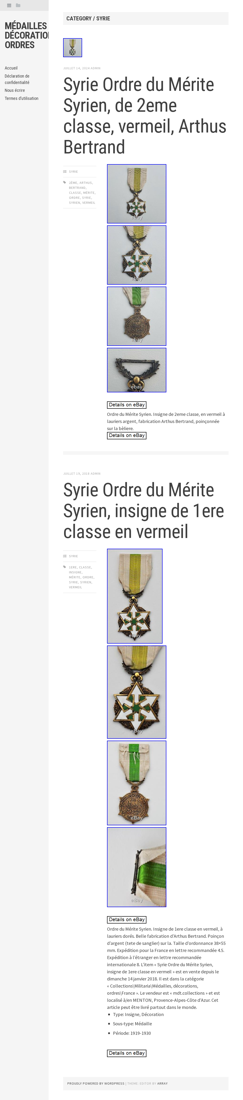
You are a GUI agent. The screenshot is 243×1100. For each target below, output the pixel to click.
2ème (73, 183)
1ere (73, 567)
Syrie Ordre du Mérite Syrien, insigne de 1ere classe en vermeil (143, 511)
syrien (74, 202)
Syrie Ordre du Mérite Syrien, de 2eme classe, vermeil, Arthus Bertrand (145, 115)
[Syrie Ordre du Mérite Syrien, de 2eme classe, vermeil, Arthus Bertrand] (145, 48)
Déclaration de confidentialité (17, 79)
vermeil (88, 202)
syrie (73, 171)
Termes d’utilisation (21, 98)
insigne (75, 572)
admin (96, 68)
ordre (74, 197)
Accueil (11, 67)
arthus (85, 183)
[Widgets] (18, 5)
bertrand (77, 188)
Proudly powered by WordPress (96, 1083)
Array (162, 1083)
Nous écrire (15, 90)
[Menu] (9, 5)
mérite (89, 192)
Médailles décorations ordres (31, 35)
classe (75, 192)
